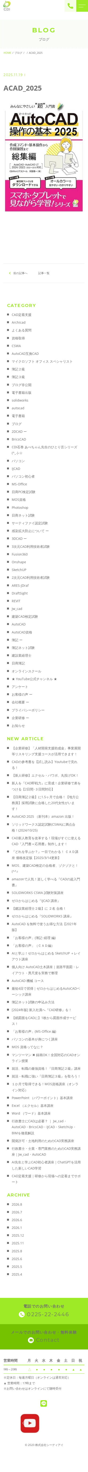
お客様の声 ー (22, 694)
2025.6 (17, 1259)
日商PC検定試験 (23, 492)
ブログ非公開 (21, 385)
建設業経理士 (21, 655)
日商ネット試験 (23, 515)
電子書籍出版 (21, 392)
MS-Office (19, 484)
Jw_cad (17, 608)
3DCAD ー (19, 538)
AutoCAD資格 (22, 632)
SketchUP (19, 569)
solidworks (20, 400)
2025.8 (17, 1251)
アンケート (20, 686)
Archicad (19, 322)
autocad (18, 408)
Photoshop (20, 507)
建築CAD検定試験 (25, 616)
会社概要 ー (20, 702)
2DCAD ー (19, 431)
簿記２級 (18, 369)
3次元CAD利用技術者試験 (31, 546)
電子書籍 (18, 416)
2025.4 (17, 1274)
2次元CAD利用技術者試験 (31, 577)
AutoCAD (19, 624)
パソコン (18, 461)
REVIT (16, 601)
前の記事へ (20, 273)
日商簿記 (18, 663)
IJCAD (16, 468)
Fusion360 (20, 554)
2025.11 (18, 1243)
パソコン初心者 (23, 476)
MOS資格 (19, 499)
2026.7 (17, 1212)
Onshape (19, 562)
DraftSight (20, 593)
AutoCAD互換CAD (25, 353)
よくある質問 (21, 330)
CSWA (16, 346)
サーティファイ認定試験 (30, 523)
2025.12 (18, 1235)
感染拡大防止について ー (30, 531)
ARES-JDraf (20, 585)
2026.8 (17, 1204)
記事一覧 (44, 273)
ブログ (17, 424)
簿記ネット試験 (23, 647)
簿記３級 (18, 377)
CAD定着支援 (21, 314)
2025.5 (17, 1266)
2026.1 (17, 1227)
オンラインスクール (26, 671)
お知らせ (18, 725)
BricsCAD (19, 439)
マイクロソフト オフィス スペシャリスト (42, 361)
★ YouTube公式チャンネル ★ (34, 679)
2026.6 (17, 1220)
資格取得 (18, 338)
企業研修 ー (20, 718)
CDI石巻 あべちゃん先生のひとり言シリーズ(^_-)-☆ (44, 450)
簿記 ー (17, 640)
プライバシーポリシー (28, 710)
